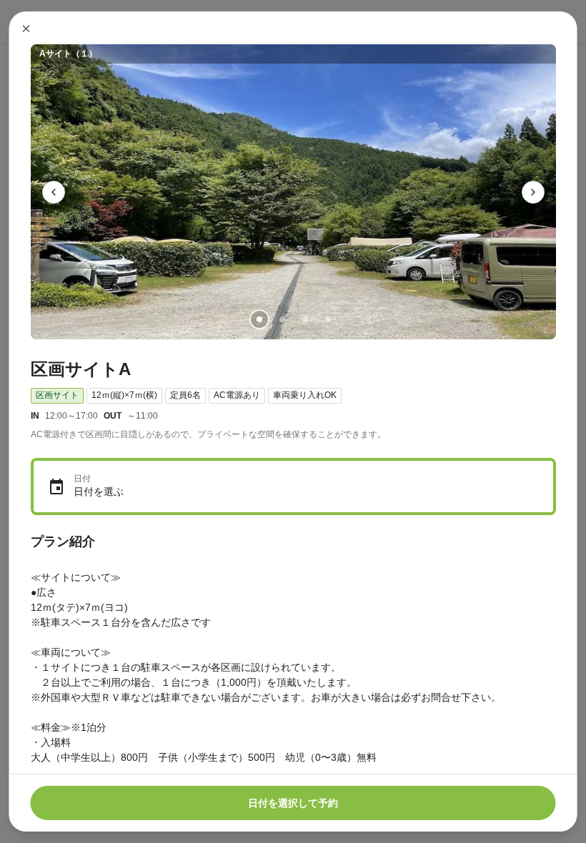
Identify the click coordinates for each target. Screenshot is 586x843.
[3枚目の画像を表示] (304, 319)
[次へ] (533, 192)
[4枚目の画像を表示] (327, 319)
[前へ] (53, 192)
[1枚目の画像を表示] (258, 319)
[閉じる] (26, 28)
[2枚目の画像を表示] (281, 319)
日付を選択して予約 (293, 803)
